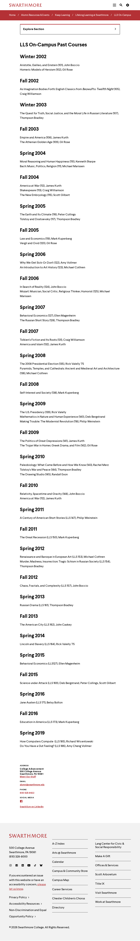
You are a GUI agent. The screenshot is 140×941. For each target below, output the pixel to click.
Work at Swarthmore (108, 902)
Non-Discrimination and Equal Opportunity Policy (27, 913)
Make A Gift (102, 856)
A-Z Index (58, 843)
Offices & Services (106, 865)
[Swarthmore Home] (28, 836)
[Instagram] (11, 866)
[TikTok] (35, 866)
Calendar (58, 862)
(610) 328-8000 (18, 856)
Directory (58, 907)
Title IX (99, 883)
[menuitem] (114, 5)
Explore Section (33, 29)
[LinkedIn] (22, 866)
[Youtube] (29, 866)
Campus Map (60, 880)
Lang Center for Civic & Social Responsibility (109, 845)
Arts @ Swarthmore (64, 853)
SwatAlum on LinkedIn (32, 807)
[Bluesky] (41, 866)
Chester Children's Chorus (68, 898)
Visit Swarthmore (106, 893)
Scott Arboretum (105, 874)
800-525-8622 (27, 793)
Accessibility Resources (24, 903)
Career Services (62, 889)
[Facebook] (17, 866)
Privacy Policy (18, 897)
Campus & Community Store (70, 871)
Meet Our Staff (28, 777)
